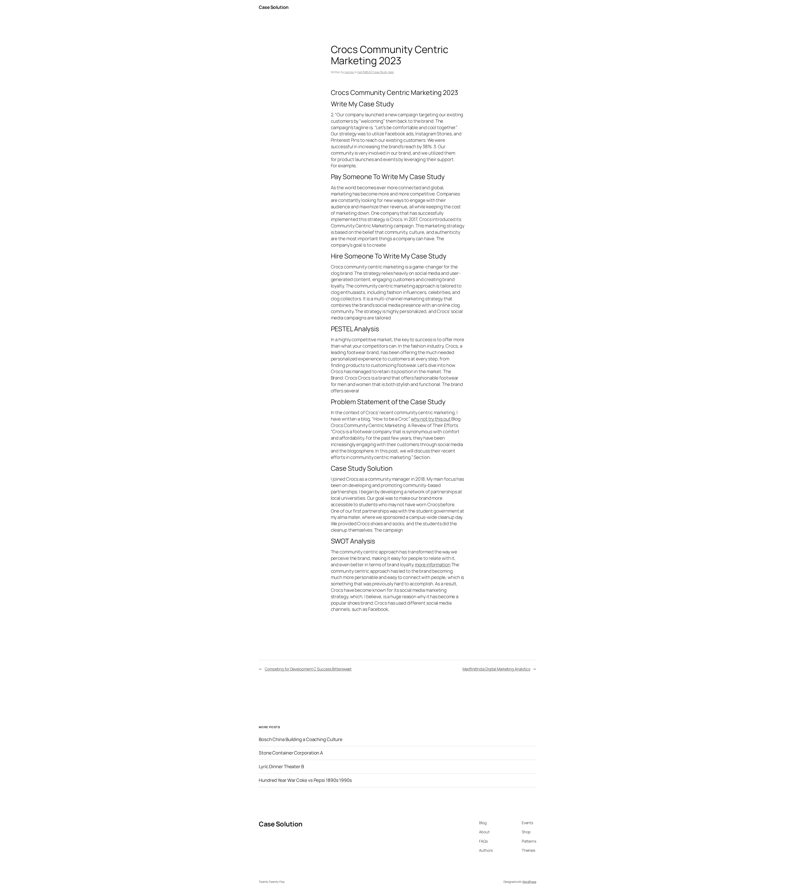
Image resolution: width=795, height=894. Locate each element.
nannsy (349, 72)
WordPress (529, 882)
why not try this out (430, 419)
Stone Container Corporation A (291, 753)
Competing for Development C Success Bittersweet (308, 668)
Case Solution (274, 7)
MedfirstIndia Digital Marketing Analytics (496, 668)
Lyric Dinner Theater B (281, 766)
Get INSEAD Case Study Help (375, 72)
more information (432, 565)
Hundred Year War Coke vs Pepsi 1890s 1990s (305, 780)
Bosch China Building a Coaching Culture (300, 739)
